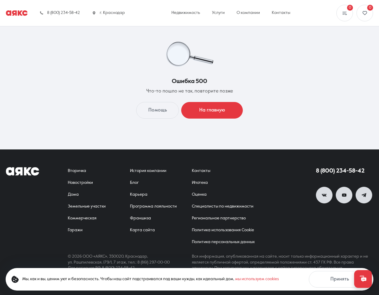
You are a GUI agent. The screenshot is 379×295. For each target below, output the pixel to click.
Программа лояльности (153, 206)
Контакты (201, 171)
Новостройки (80, 183)
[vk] (324, 195)
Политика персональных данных (223, 242)
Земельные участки (87, 206)
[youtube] (344, 195)
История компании (148, 171)
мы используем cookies (257, 279)
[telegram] (364, 195)
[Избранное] (364, 13)
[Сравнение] (344, 13)
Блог (134, 183)
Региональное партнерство (219, 218)
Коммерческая (82, 218)
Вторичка (77, 171)
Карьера (138, 194)
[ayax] (22, 171)
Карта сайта (142, 230)
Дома (73, 194)
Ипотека (200, 183)
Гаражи (75, 230)
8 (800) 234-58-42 (340, 171)
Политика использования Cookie (223, 230)
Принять (339, 279)
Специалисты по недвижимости (222, 206)
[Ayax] (17, 13)
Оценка (199, 194)
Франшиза (140, 218)
